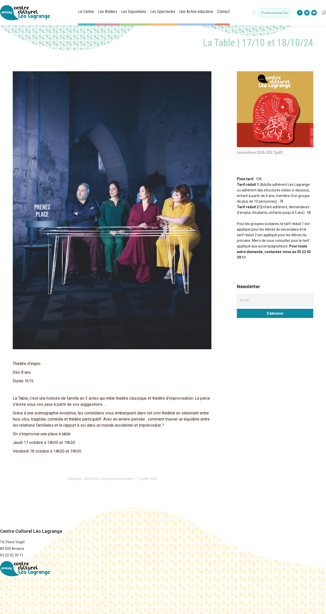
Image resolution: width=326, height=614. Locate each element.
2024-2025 (91, 479)
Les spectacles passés (116, 479)
